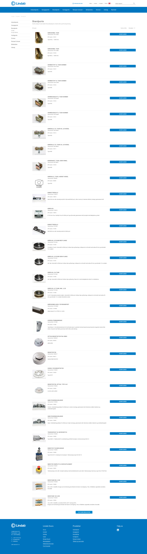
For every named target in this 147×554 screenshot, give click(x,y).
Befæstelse (89, 10)
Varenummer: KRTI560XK (53, 130)
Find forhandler (46, 546)
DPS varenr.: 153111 (52, 148)
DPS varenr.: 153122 (52, 101)
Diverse (98, 10)
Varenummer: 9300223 (52, 338)
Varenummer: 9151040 (52, 274)
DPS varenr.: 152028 (52, 484)
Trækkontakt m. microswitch (57, 432)
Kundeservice (16, 539)
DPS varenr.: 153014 (52, 196)
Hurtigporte (66, 10)
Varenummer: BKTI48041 (53, 162)
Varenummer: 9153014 (52, 194)
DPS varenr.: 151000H (52, 308)
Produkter (18, 16)
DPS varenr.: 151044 (52, 244)
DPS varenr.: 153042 (52, 420)
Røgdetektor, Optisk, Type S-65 (57, 384)
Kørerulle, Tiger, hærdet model (58, 176)
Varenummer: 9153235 (52, 370)
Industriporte (34, 10)
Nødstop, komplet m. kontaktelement (60, 464)
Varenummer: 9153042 (52, 418)
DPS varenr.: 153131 (52, 37)
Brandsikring (76, 534)
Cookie (95, 3)
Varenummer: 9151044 (52, 242)
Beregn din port (46, 539)
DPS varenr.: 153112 (52, 133)
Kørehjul (51, 208)
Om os (44, 529)
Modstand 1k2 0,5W (54, 496)
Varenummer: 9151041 (52, 258)
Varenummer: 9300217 (52, 354)
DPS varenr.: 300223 (52, 340)
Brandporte (56, 10)
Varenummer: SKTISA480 (53, 114)
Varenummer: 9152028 (52, 481)
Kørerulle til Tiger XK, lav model (58, 128)
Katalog (45, 534)
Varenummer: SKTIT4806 (53, 50)
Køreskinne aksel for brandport (58, 304)
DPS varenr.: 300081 (52, 180)
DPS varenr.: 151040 (52, 276)
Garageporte (45, 10)
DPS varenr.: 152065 (52, 436)
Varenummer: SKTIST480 (53, 82)
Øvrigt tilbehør (14, 32)
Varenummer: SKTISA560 (53, 98)
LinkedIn (118, 530)
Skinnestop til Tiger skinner (57, 65)
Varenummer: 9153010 (52, 210)
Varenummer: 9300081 (52, 178)
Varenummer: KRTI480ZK (53, 146)
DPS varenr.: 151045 (52, 228)
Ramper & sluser (78, 10)
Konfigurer (122, 34)
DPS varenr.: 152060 (52, 452)
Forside (12, 16)
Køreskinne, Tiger (53, 33)
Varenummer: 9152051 (52, 466)
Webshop (15, 541)
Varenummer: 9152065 (52, 434)
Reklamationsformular (48, 543)
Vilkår (90, 3)
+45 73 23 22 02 (17, 538)
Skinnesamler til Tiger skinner (58, 97)
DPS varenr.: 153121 (52, 117)
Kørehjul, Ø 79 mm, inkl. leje (57, 288)
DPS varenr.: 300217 (52, 356)
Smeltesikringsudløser (55, 400)
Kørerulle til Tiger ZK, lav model (58, 144)
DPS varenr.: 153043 (52, 404)
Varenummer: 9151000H (53, 306)
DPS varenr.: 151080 (52, 324)
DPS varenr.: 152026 (52, 500)
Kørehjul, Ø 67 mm (53, 272)
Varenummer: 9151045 (52, 226)
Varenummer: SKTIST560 (53, 66)
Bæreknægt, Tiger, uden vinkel (57, 160)
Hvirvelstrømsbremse (55, 320)
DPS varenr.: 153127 (52, 69)
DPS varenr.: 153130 (52, 53)
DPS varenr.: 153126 (52, 85)
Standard (131, 28)
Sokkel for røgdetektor (56, 368)
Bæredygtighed (46, 541)
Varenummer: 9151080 (52, 322)
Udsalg (106, 10)
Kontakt (101, 3)
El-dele (12, 30)
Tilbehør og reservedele (78, 541)
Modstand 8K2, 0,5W (54, 480)
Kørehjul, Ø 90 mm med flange (57, 240)
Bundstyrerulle (53, 192)
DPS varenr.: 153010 (52, 212)
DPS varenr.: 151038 (52, 292)
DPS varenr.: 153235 (52, 372)
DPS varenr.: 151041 (52, 260)
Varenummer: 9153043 (52, 402)
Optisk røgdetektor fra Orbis (57, 336)
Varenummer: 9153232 (52, 386)
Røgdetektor (52, 352)
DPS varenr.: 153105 (52, 164)
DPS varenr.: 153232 (52, 388)
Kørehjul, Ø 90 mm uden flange (58, 256)
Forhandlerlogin (78, 3)
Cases (44, 536)
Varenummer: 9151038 (52, 290)
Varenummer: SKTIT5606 (53, 34)
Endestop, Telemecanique (56, 448)
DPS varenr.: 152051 (52, 468)
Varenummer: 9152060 (52, 449)
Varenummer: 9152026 (52, 497)
